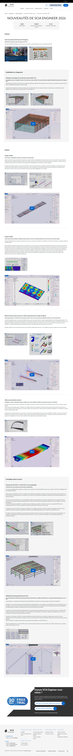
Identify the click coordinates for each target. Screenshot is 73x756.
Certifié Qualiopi (24, 743)
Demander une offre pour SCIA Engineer (44, 708)
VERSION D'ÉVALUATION (55, 5)
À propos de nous (38, 8)
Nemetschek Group (49, 732)
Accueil (6, 13)
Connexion (46, 8)
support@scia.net (13, 744)
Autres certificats (24, 744)
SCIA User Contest (61, 732)
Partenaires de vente (49, 733)
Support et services (29, 8)
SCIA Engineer (11, 13)
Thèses (34, 738)
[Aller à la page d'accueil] (9, 731)
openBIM (23, 732)
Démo (51, 8)
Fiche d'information (18, 13)
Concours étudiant (37, 736)
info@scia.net (12, 743)
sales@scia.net (12, 745)
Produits (22, 8)
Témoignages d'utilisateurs (62, 736)
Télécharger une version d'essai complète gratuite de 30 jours (48, 703)
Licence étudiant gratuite (38, 732)
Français (65, 1)
